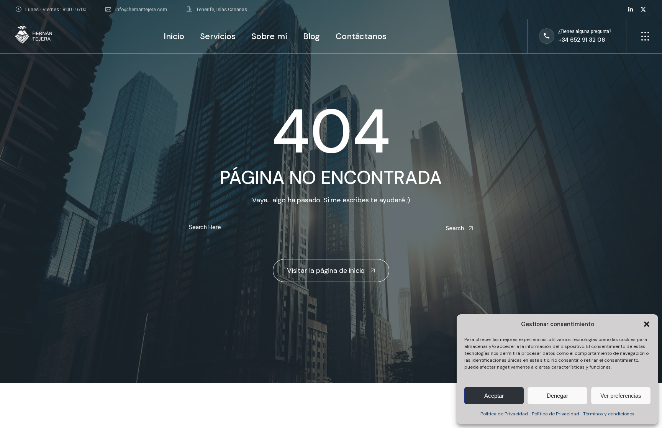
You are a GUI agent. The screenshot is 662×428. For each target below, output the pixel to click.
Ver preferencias (620, 395)
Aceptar (494, 395)
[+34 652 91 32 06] (575, 36)
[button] (647, 324)
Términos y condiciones (608, 414)
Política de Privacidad (504, 414)
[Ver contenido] (50, 9)
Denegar (557, 395)
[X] (643, 9)
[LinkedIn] (630, 9)
